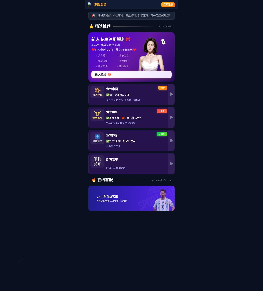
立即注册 (168, 4)
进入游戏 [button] (103, 74)
